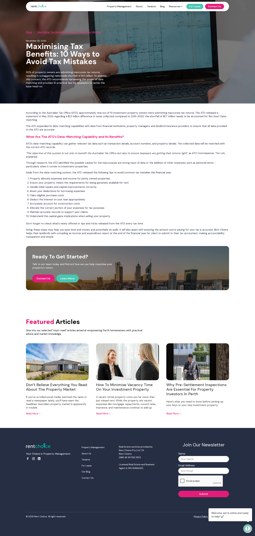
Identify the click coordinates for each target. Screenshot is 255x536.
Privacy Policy (201, 516)
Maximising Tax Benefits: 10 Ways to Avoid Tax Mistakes (69, 32)
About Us (86, 453)
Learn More (68, 278)
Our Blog (86, 471)
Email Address (186, 465)
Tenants (86, 459)
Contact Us (43, 278)
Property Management (93, 447)
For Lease (87, 465)
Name (181, 453)
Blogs (29, 32)
